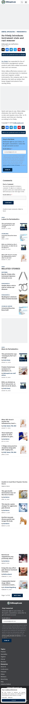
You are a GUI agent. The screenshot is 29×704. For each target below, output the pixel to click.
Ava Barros (6, 439)
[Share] (7, 49)
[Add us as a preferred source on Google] (23, 49)
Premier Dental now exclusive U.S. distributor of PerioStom (8, 369)
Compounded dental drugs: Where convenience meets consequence (8, 583)
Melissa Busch (7, 574)
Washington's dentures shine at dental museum (9, 298)
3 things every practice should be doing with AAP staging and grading (9, 448)
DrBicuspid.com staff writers (10, 44)
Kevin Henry (6, 360)
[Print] (3, 49)
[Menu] (25, 2)
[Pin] (19, 49)
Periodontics (22, 32)
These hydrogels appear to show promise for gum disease (7, 435)
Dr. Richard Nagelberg (9, 587)
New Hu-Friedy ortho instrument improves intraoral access (8, 276)
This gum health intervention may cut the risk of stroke (9, 493)
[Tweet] (15, 49)
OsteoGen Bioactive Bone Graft (9, 236)
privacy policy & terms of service (11, 165)
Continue (8, 202)
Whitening (5, 272)
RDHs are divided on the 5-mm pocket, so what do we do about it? (9, 246)
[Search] (21, 2)
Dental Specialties (8, 32)
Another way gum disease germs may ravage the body (8, 519)
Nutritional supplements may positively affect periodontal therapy (8, 557)
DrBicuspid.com (18, 123)
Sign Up (7, 169)
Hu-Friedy (5, 61)
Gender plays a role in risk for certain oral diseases (9, 287)
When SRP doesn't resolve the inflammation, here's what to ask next (9, 256)
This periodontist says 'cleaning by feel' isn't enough (8, 225)
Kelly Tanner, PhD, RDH (9, 426)
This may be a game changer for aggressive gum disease (9, 506)
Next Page (17, 595)
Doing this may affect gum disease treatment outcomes (9, 570)
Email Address (7, 149)
